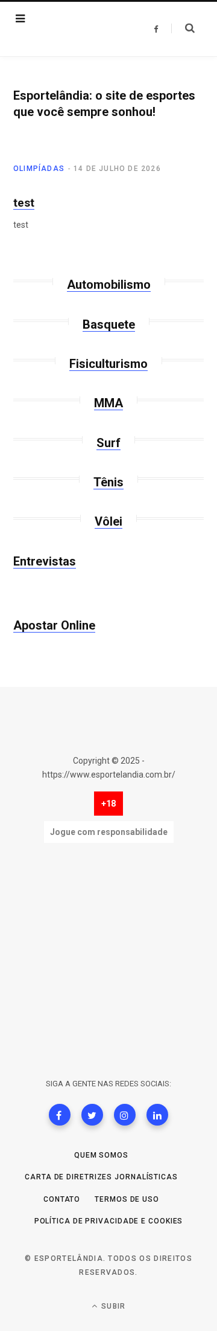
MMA (108, 403)
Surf (108, 443)
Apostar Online (54, 625)
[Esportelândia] (80, 29)
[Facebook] (60, 1115)
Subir (112, 1306)
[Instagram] (125, 1115)
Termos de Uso (127, 1199)
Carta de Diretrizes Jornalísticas (101, 1177)
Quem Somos (101, 1155)
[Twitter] (92, 1115)
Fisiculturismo (108, 363)
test (23, 203)
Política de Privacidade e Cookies (108, 1221)
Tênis (108, 482)
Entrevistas (44, 561)
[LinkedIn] (157, 1115)
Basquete (109, 324)
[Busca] (183, 28)
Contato (61, 1199)
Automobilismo (109, 284)
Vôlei (108, 521)
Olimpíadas (38, 168)
